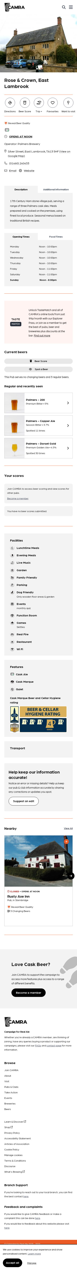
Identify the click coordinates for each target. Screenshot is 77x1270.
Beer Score (41, 360)
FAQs (38, 1045)
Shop (7, 1127)
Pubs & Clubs (11, 1086)
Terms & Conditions (15, 1160)
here (25, 1196)
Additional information (56, 189)
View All (68, 828)
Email (12, 170)
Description (21, 189)
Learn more (34, 1253)
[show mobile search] (64, 7)
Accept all (12, 1262)
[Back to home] (14, 7)
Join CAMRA (11, 1070)
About (7, 1075)
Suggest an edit (23, 801)
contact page (54, 1045)
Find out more (42, 335)
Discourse (9, 1166)
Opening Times (21, 236)
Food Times (56, 236)
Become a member (17, 498)
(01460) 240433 (19, 163)
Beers (7, 1109)
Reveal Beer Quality (19, 123)
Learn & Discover (14, 1121)
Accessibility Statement (17, 1138)
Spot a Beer (41, 369)
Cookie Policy (11, 1149)
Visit (6, 1081)
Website (29, 170)
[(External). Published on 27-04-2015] (38, 880)
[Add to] (66, 841)
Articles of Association (16, 1143)
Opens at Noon (20, 136)
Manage (31, 1262)
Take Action (11, 1092)
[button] (70, 875)
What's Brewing (13, 1171)
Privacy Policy (12, 1132)
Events (8, 1097)
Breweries (10, 1103)
